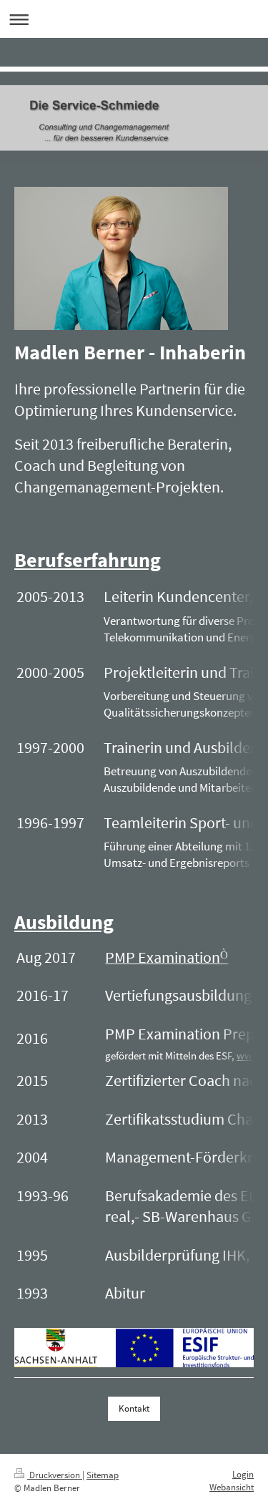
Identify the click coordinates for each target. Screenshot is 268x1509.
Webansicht (231, 1487)
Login (243, 1474)
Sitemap (102, 1475)
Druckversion (54, 1475)
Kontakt (134, 1408)
